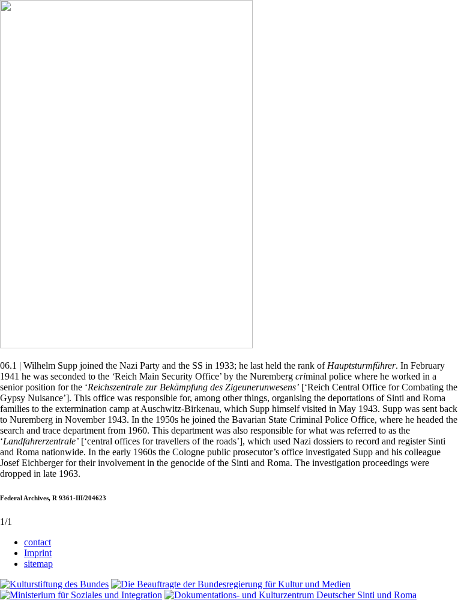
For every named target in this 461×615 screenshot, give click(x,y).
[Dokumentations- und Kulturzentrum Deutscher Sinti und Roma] (290, 595)
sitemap (38, 564)
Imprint (38, 553)
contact (37, 542)
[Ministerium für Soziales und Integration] (81, 595)
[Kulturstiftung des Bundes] (54, 584)
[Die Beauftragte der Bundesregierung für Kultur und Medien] (231, 584)
